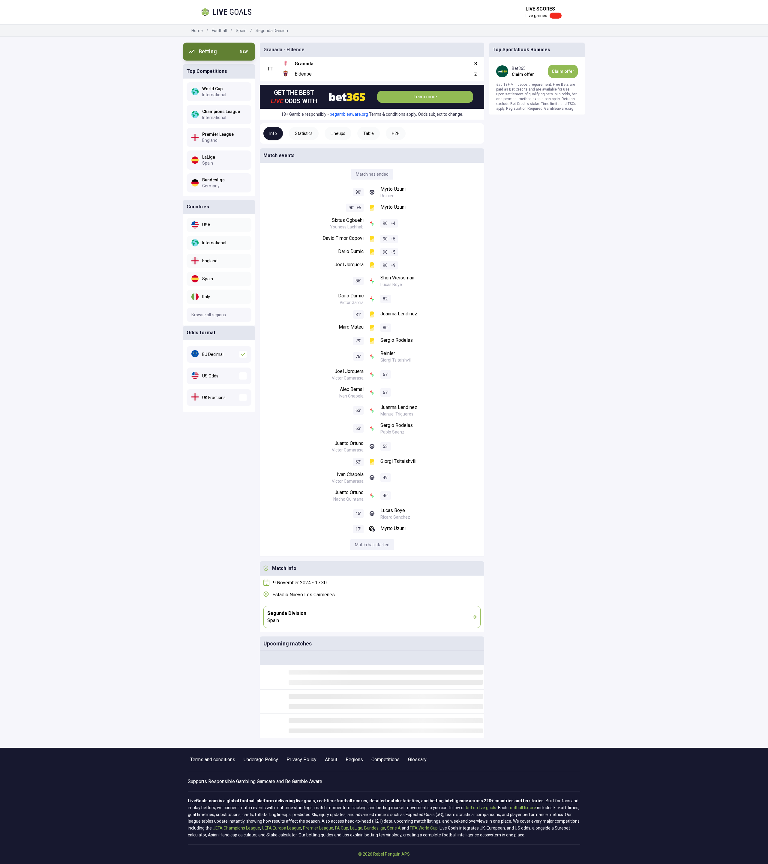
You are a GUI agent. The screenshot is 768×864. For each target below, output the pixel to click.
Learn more (425, 97)
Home (197, 30)
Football (219, 30)
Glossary (417, 759)
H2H (396, 133)
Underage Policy (261, 759)
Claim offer (563, 71)
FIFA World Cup (424, 828)
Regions (354, 759)
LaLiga (356, 828)
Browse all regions (208, 314)
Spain (241, 30)
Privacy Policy (301, 759)
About (331, 759)
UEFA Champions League (236, 828)
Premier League (318, 828)
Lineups (338, 133)
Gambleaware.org (558, 108)
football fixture (522, 807)
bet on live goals (481, 807)
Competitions (385, 759)
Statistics (304, 133)
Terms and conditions (212, 759)
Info (273, 133)
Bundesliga (374, 828)
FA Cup (341, 828)
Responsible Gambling (232, 781)
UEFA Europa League (281, 828)
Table (368, 133)
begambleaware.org (349, 114)
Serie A (394, 828)
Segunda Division (272, 30)
